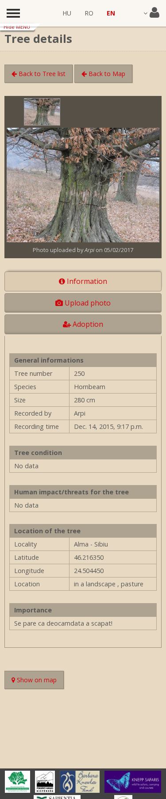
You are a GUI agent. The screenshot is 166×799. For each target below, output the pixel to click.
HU (66, 13)
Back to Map (106, 73)
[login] (151, 13)
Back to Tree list (41, 73)
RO (89, 13)
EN (111, 13)
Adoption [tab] (87, 324)
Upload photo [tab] (87, 303)
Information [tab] (86, 281)
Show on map (39, 681)
